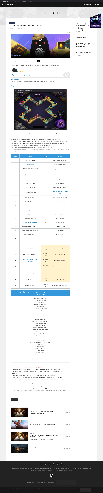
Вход (98, 4)
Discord (57, 464)
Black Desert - (64, 482)
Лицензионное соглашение (38, 470)
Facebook (53, 464)
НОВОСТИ (10, 16)
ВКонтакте (41, 464)
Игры (16, 1)
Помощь (50, 470)
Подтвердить (85, 490)
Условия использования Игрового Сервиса (21, 468)
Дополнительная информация (20, 491)
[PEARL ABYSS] (6, 1)
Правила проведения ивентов (61, 468)
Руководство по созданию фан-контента (82, 468)
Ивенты (16, 16)
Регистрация (87, 4)
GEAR (31, 1)
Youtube (45, 464)
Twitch (49, 464)
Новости (24, 1)
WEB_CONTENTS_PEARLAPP (61, 464)
